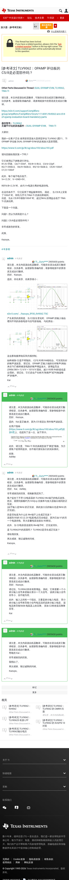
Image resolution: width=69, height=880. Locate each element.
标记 (34, 687)
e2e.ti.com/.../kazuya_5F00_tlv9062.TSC (27, 313)
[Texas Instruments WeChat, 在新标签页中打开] (4, 808)
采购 (5, 786)
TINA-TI (5, 91)
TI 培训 (50, 18)
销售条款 (48, 859)
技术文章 (39, 18)
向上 (8, 387)
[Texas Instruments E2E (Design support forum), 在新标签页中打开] (16, 808)
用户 (66, 11)
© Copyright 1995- (14, 868)
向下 (15, 387)
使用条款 (7, 862)
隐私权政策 (34, 859)
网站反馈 (28, 862)
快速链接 (7, 773)
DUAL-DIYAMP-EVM (44, 88)
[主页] (18, 10)
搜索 (60, 11)
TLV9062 (59, 88)
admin (11, 81)
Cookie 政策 (19, 859)
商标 (18, 862)
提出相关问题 (46, 26)
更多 (62, 18)
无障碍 (6, 859)
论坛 (29, 18)
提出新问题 (55, 26)
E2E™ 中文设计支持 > (13, 18)
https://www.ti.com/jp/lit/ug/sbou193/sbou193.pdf (28, 148)
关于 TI (6, 760)
